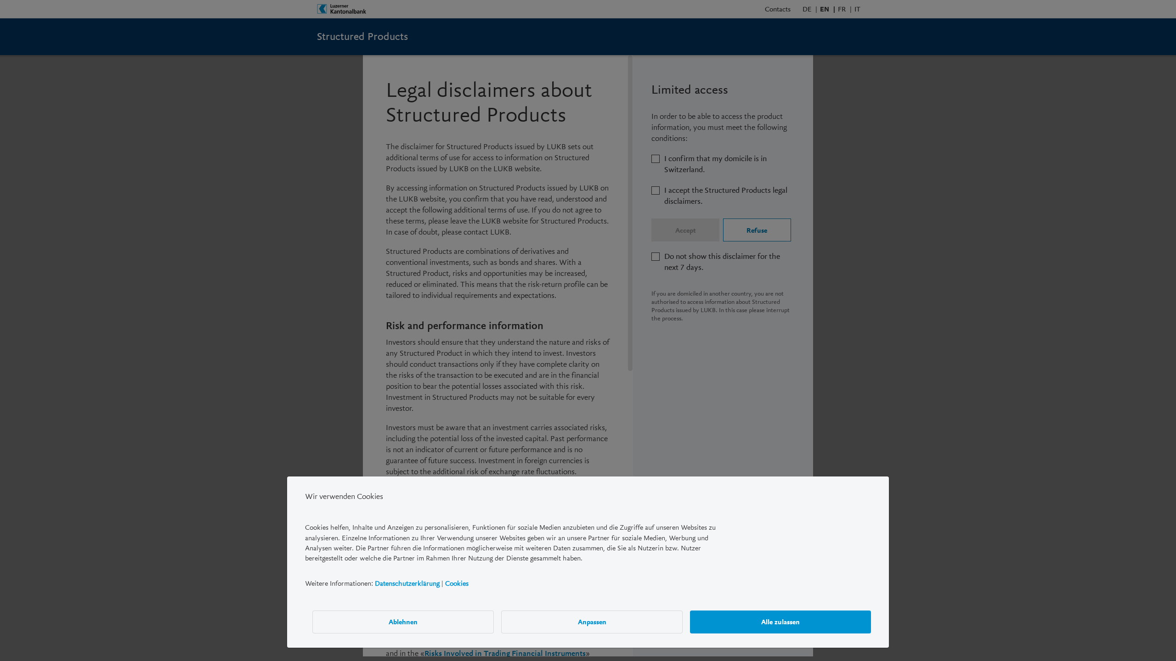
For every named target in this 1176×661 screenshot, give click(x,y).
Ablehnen (403, 622)
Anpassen (592, 622)
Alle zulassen (780, 622)
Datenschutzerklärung (407, 583)
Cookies (457, 583)
